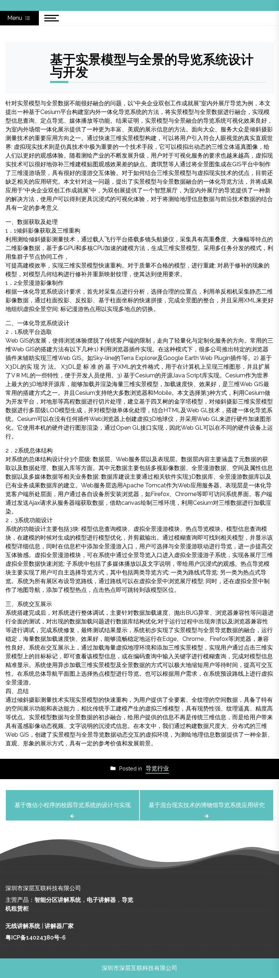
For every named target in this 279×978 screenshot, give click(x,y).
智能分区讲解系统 (58, 899)
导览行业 (157, 768)
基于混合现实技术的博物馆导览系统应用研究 (207, 805)
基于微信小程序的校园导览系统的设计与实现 (73, 805)
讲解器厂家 (59, 925)
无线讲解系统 (22, 925)
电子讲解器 (101, 899)
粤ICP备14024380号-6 (35, 937)
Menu (15, 18)
